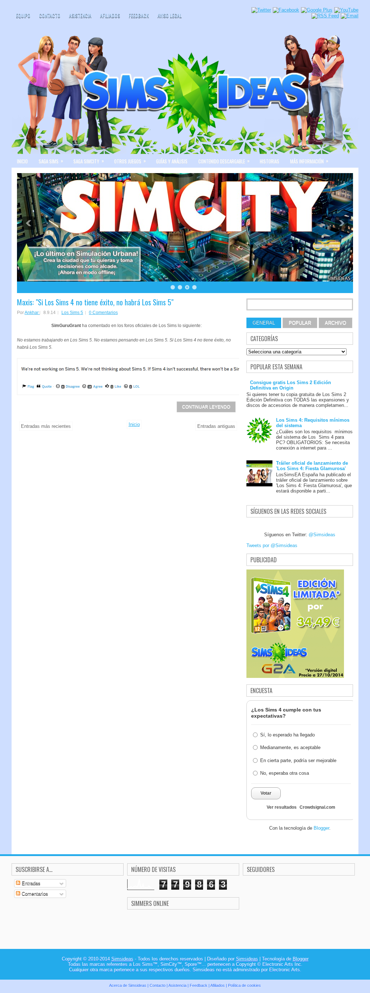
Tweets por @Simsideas (271, 545)
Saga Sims (51, 161)
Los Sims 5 (72, 312)
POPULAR (300, 323)
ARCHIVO (335, 323)
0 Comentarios (103, 312)
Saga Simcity (88, 161)
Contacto (49, 15)
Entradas (30, 883)
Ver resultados (282, 807)
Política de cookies (244, 985)
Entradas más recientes (46, 426)
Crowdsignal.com (317, 807)
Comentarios (34, 894)
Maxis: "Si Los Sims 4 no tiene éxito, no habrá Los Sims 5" (95, 302)
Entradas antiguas (216, 426)
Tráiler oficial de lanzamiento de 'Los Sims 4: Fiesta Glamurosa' (312, 465)
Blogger (321, 828)
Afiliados (110, 15)
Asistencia (80, 15)
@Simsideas (322, 534)
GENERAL (264, 323)
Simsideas (122, 959)
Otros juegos (130, 161)
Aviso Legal (170, 15)
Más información (309, 161)
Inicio (22, 161)
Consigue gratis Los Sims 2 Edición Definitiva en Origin (290, 385)
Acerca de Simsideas (127, 985)
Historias (269, 161)
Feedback (139, 15)
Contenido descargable (224, 161)
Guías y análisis (172, 161)
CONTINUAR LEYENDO (206, 406)
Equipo (23, 15)
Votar (266, 793)
